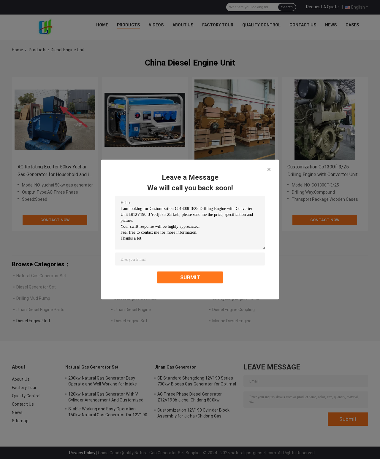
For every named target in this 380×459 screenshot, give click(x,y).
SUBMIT (190, 277)
